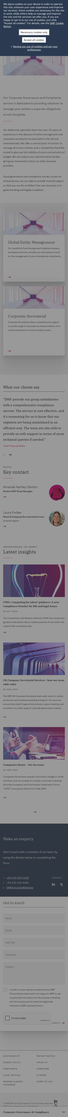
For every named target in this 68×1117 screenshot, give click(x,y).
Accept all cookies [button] (34, 39)
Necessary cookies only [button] (34, 32)
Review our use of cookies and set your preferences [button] (35, 48)
